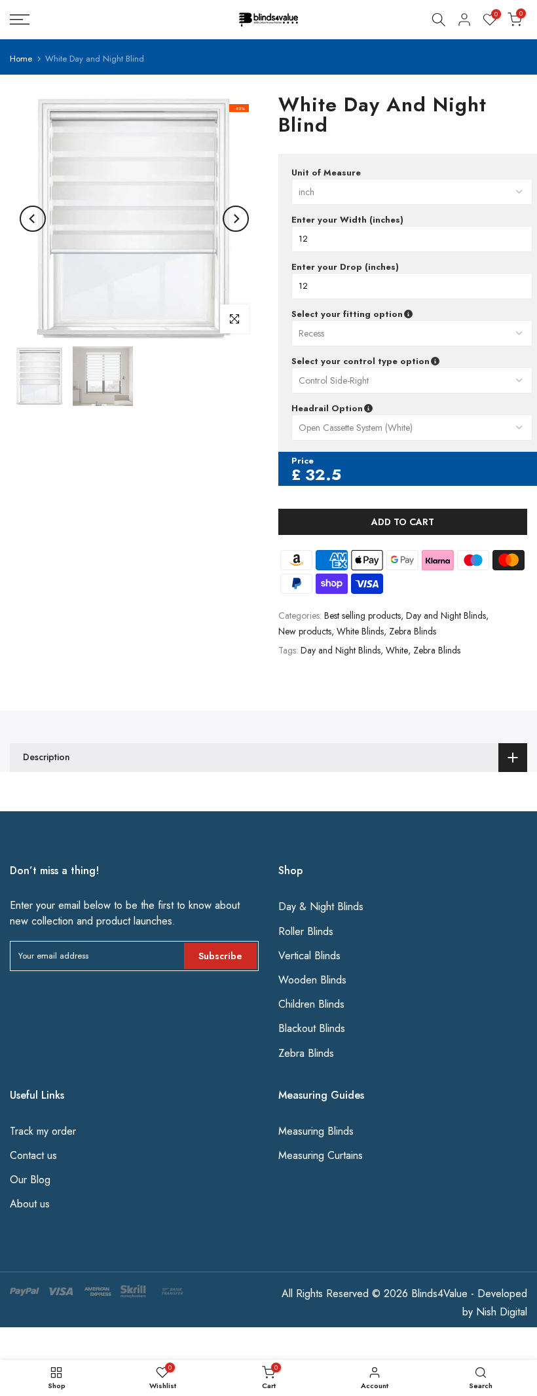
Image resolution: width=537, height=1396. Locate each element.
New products (304, 631)
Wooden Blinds (312, 979)
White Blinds (360, 631)
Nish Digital (501, 1311)
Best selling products (362, 615)
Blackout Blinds (311, 1028)
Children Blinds (311, 1004)
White (397, 650)
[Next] (236, 219)
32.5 (323, 474)
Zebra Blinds (412, 631)
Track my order (43, 1131)
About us (30, 1203)
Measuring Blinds (316, 1131)
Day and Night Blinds (446, 615)
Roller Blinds (305, 931)
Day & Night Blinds (320, 906)
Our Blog (30, 1179)
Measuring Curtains (320, 1155)
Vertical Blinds (309, 955)
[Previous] (33, 219)
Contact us (33, 1155)
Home (21, 58)
